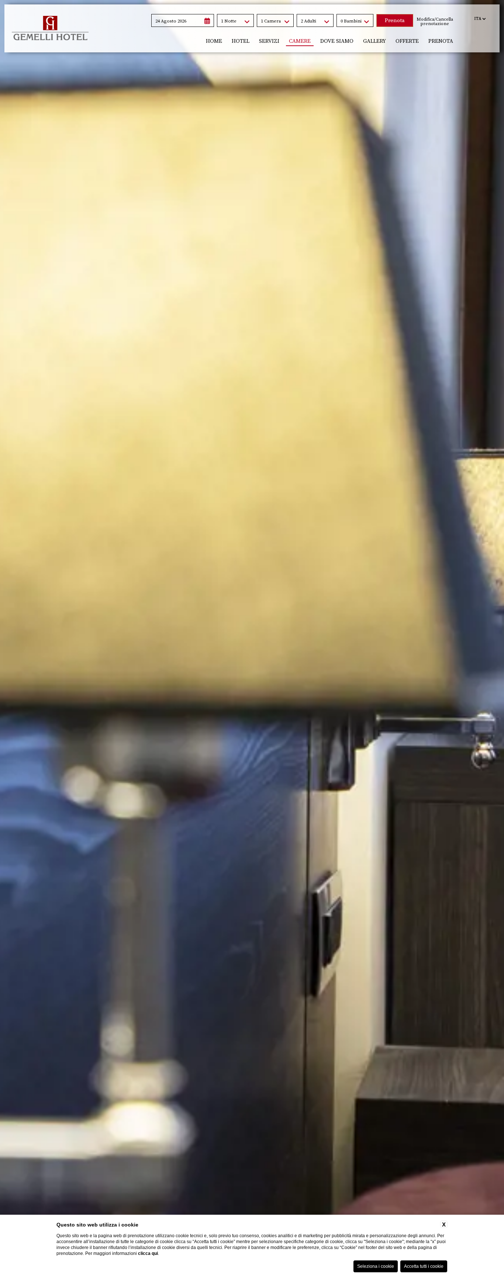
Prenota (440, 41)
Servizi (269, 41)
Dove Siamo (336, 41)
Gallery (374, 41)
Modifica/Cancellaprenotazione (435, 21)
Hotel (240, 41)
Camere (300, 41)
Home (214, 41)
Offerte (407, 41)
